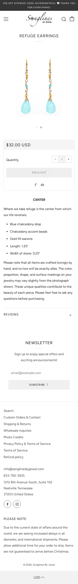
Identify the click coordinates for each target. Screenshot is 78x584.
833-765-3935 (14, 475)
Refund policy (13, 457)
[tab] (37, 127)
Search (9, 411)
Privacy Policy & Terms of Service (27, 444)
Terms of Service (16, 450)
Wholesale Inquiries (17, 430)
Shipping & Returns (17, 424)
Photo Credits (13, 437)
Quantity (12, 160)
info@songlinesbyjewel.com (24, 469)
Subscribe (37, 384)
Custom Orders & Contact (22, 417)
